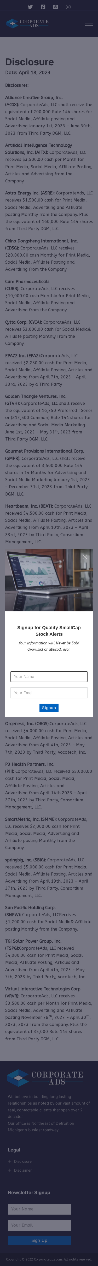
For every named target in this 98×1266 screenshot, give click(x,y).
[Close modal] (85, 556)
